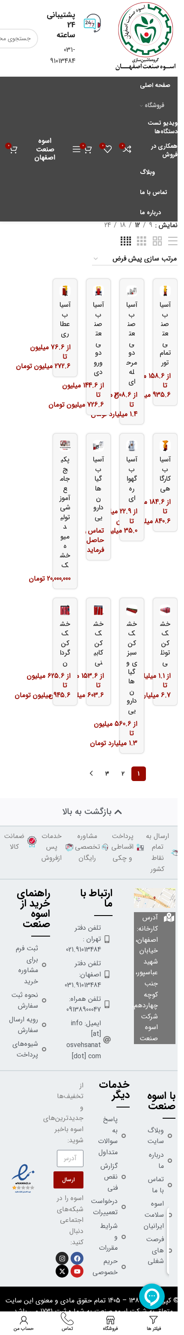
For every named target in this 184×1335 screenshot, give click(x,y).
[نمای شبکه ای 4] (126, 241)
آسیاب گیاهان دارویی (98, 488)
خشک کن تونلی (165, 643)
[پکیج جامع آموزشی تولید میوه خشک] (65, 445)
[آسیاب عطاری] (65, 290)
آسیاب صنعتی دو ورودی (98, 338)
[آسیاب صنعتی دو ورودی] (98, 290)
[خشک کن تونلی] (165, 610)
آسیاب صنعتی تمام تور (165, 333)
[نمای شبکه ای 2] (157, 241)
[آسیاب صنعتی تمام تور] (165, 290)
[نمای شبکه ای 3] (141, 241)
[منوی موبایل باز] (76, 149)
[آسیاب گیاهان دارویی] (98, 445)
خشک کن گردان (65, 643)
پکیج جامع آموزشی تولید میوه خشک (64, 512)
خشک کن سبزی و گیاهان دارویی (131, 667)
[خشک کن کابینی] (98, 610)
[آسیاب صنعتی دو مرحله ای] (131, 290)
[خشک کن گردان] (65, 610)
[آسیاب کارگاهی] (165, 445)
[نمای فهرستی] (173, 241)
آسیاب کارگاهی (165, 474)
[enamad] (23, 1178)
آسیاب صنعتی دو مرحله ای (131, 343)
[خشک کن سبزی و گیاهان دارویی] (131, 610)
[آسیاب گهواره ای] (131, 445)
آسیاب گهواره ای (131, 478)
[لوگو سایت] (146, 38)
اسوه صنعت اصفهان (45, 148)
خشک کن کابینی (98, 643)
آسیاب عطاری (65, 319)
